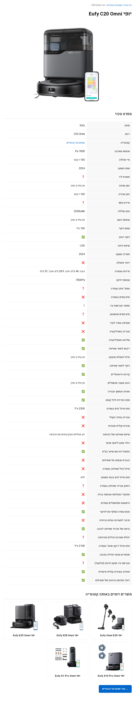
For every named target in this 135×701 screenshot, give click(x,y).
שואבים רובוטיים (114, 5)
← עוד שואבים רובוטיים (115, 689)
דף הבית (128, 5)
